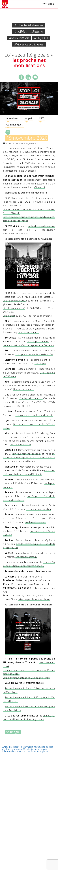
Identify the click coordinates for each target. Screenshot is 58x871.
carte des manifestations (41, 226)
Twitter (28, 77)
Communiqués (14, 124)
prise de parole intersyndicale (34, 599)
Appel (28, 118)
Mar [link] (36, 584)
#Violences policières (28, 44)
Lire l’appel (40, 363)
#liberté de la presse (29, 25)
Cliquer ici (39, 187)
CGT (41, 118)
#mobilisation (19, 38)
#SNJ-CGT (41, 38)
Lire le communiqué (14, 308)
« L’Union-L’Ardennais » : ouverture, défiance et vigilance (25, 750)
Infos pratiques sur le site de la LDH (34, 354)
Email (35, 77)
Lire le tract (9, 315)
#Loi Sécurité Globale (28, 31)
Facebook (21, 77)
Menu (51, 4)
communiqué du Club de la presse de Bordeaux (28, 345)
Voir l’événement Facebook (26, 453)
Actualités (12, 118)
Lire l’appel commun (28, 332)
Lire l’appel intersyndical (38, 509)
